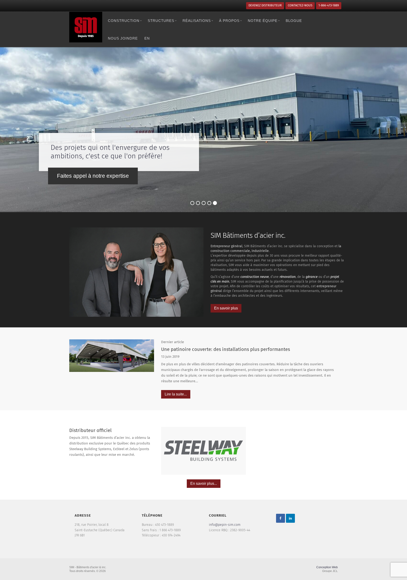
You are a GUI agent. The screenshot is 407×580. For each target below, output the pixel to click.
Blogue (294, 21)
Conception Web (327, 567)
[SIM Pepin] (85, 27)
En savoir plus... (203, 483)
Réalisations (197, 21)
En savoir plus (226, 308)
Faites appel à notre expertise (93, 176)
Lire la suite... (176, 394)
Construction (123, 21)
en (147, 38)
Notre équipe (262, 21)
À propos (229, 21)
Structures (161, 21)
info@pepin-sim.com (224, 525)
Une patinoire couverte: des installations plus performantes (225, 349)
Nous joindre (123, 38)
